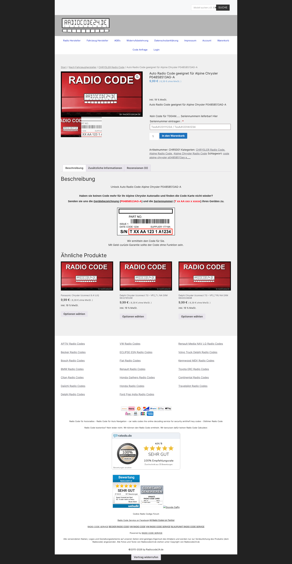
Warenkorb (223, 40)
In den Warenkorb (173, 135)
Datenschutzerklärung (166, 40)
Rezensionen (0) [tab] (137, 168)
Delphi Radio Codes (73, 394)
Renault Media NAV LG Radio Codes (200, 343)
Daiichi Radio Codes (73, 386)
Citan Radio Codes (72, 377)
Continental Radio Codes (193, 377)
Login (157, 49)
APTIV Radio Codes (73, 343)
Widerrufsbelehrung (137, 40)
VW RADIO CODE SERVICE (158, 526)
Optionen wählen (74, 313)
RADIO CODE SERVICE (98, 526)
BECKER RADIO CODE (119, 526)
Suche (222, 7)
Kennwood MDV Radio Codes (196, 360)
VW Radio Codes (130, 343)
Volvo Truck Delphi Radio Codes (197, 352)
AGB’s (117, 40)
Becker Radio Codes (73, 352)
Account (206, 40)
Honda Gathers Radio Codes (137, 377)
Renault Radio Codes (132, 369)
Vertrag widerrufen (146, 557)
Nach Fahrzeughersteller (82, 67)
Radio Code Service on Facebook (133, 520)
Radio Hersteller (72, 40)
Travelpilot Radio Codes (192, 386)
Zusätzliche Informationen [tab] (105, 168)
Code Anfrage (140, 49)
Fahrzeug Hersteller (97, 40)
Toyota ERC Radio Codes (193, 369)
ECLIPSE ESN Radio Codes (136, 352)
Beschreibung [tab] (74, 168)
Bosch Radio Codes (73, 360)
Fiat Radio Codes (130, 360)
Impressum (190, 40)
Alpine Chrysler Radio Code (190, 153)
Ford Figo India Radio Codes (137, 394)
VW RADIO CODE (137, 526)
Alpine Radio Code (160, 153)
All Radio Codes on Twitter (162, 520)
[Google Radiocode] (171, 507)
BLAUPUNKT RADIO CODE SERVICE (187, 526)
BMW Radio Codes (72, 369)
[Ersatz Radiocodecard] (152, 507)
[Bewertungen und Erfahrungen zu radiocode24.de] (126, 507)
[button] (137, 77)
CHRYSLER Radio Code (111, 67)
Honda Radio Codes (132, 386)
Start (64, 67)
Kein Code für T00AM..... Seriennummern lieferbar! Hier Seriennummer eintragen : (184, 119)
